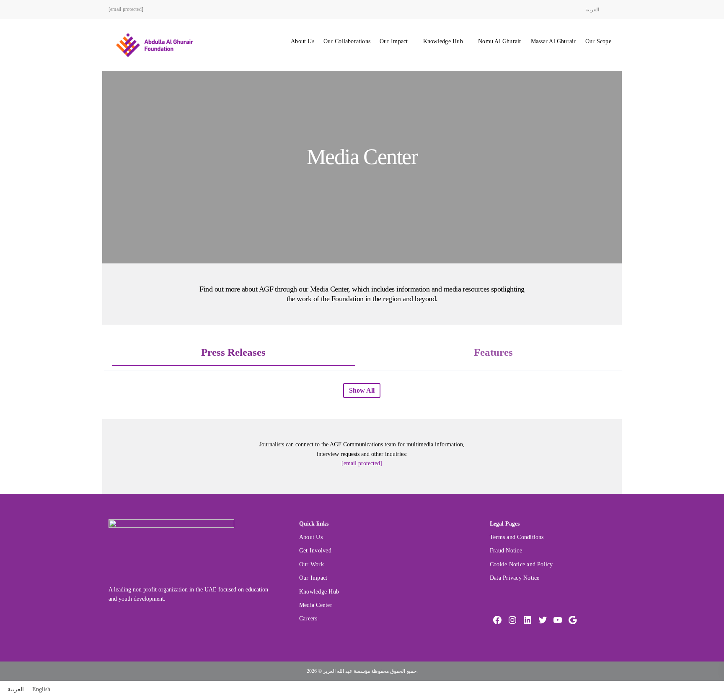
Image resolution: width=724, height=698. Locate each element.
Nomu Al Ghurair (500, 41)
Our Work (311, 564)
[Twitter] (542, 620)
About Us (302, 41)
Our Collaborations (346, 41)
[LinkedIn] (527, 620)
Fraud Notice (506, 550)
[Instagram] (512, 620)
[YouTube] (557, 620)
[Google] (572, 620)
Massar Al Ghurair (553, 41)
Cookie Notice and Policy (521, 564)
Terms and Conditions (517, 537)
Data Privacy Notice (514, 578)
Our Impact (394, 41)
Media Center (315, 605)
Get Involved (315, 550)
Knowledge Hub (443, 41)
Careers (308, 618)
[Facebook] (497, 620)
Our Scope (598, 41)
